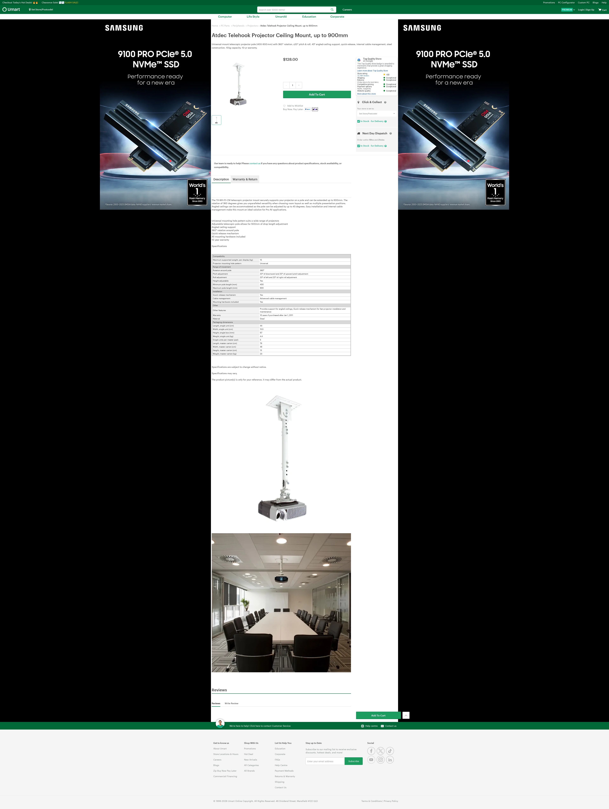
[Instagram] (381, 762)
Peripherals (238, 25)
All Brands (249, 770)
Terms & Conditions (371, 801)
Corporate (337, 16)
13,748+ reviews (363, 76)
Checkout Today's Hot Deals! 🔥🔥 (20, 2)
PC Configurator (566, 2)
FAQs (277, 759)
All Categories (251, 765)
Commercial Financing (225, 776)
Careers (347, 9)
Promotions (549, 2)
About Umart (220, 748)
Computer (225, 16)
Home (215, 25)
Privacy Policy (391, 801)
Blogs (596, 2)
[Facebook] (372, 754)
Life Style (253, 16)
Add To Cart (317, 94)
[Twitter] (381, 754)
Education (309, 16)
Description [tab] (221, 179)
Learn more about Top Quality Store (372, 71)
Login (581, 9)
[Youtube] (372, 762)
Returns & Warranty (285, 776)
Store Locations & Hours (225, 754)
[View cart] (599, 9)
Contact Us (280, 787)
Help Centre (281, 765)
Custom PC (583, 2)
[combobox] (296, 10)
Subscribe (353, 761)
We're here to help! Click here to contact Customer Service (260, 725)
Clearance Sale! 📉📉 (53, 2)
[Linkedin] (390, 762)
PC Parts (225, 25)
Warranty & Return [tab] (245, 179)
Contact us (390, 725)
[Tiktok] (390, 754)
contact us (254, 163)
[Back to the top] (406, 715)
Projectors (252, 25)
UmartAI (281, 16)
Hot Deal (248, 754)
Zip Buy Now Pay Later (224, 770)
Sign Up (589, 9)
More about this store (366, 94)
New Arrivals (250, 759)
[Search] (332, 10)
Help (604, 2)
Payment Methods (284, 770)
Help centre (371, 725)
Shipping (279, 781)
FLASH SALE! (71, 2)
